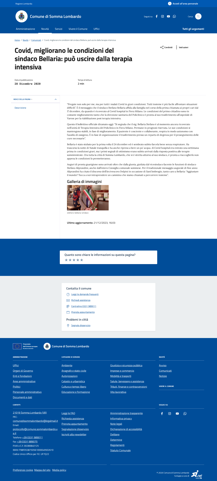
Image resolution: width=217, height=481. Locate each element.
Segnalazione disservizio (75, 429)
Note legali (116, 424)
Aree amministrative (24, 381)
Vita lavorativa (118, 392)
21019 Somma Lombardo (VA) (30, 413)
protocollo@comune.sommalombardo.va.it (35, 431)
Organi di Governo (23, 371)
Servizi (58, 29)
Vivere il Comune (78, 29)
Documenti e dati (22, 397)
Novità (45, 29)
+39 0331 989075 (27, 442)
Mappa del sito (42, 470)
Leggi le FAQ (68, 413)
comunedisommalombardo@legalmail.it (35, 421)
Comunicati (165, 371)
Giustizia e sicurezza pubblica (126, 365)
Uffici (96, 29)
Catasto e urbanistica (73, 381)
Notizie (163, 376)
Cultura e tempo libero (74, 387)
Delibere (114, 434)
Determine (116, 440)
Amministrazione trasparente (126, 413)
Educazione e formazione (76, 392)
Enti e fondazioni (22, 376)
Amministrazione (25, 29)
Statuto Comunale (120, 450)
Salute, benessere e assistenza (127, 381)
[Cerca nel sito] (198, 16)
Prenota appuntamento (75, 424)
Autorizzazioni (70, 376)
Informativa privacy (121, 419)
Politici (16, 387)
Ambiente (67, 365)
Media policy (59, 470)
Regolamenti (117, 445)
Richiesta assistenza (73, 419)
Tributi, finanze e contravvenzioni (128, 387)
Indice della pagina (21, 99)
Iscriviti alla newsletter (74, 434)
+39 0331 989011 (32, 437)
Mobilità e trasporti (120, 376)
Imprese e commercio (122, 371)
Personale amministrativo (27, 392)
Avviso (163, 365)
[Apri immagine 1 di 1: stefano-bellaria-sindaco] (88, 198)
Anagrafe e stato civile (74, 371)
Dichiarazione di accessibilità (126, 429)
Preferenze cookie (23, 470)
